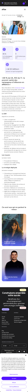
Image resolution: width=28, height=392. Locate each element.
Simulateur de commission (8, 334)
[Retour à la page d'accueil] (4, 9)
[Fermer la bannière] (25, 2)
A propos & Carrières (19, 316)
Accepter (14, 378)
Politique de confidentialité (20, 320)
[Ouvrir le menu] (24, 9)
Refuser (14, 382)
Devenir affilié (5, 322)
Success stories (11, 15)
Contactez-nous (5, 324)
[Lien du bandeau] (24, 3)
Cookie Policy (9, 390)
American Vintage (20, 88)
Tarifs (3, 318)
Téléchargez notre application (9, 351)
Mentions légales (18, 322)
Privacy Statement (17, 390)
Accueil (4, 15)
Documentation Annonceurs (8, 336)
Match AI (4, 320)
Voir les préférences (14, 386)
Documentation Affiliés (7, 338)
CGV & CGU (17, 318)
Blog (3, 330)
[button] (26, 355)
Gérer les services (14, 374)
